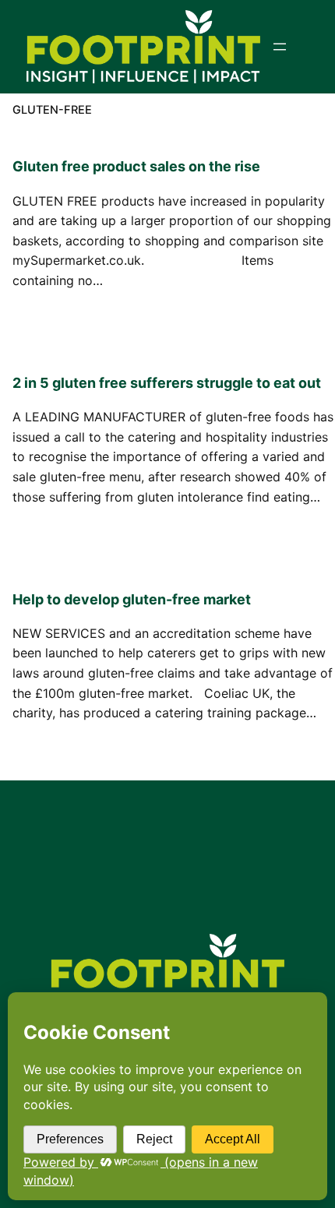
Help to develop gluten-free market (131, 599)
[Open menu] (279, 46)
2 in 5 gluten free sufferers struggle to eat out (166, 383)
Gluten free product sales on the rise (136, 166)
